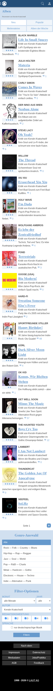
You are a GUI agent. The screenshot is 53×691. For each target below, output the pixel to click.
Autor (6, 605)
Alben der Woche (39, 28)
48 (40, 339)
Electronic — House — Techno (19, 575)
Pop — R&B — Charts (15, 564)
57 (28, 418)
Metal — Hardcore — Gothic (18, 570)
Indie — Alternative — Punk (17, 581)
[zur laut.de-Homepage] (3, 3)
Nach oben (26, 646)
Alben (6, 11)
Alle (5, 542)
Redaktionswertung (15, 614)
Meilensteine (13, 28)
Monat (6, 596)
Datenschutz (39, 652)
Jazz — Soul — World (15, 559)
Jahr (39, 596)
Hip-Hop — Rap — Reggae (17, 553)
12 (48, 440)
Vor (49, 525)
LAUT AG (34, 680)
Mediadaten (14, 657)
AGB (14, 663)
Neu (13, 22)
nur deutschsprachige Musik (28, 627)
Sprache (7, 623)
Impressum (14, 652)
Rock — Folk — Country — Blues (20, 548)
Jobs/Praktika (39, 657)
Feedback (39, 663)
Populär (40, 22)
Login (49, 3)
